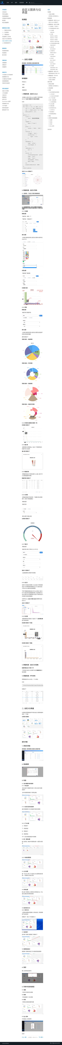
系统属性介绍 (5, 103)
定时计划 (4, 99)
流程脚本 (4, 67)
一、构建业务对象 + (7, 30)
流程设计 (4, 64)
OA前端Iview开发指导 (7, 74)
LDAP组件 (4, 105)
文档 (8, 2)
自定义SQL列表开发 (7, 38)
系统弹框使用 (5, 81)
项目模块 (4, 52)
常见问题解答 (5, 22)
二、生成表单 (5, 32)
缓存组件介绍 (5, 109)
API (12, 2)
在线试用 (21, 2)
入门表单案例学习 (6, 43)
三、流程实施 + (5, 34)
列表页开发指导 (6, 83)
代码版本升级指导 (6, 18)
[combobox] (37, 2)
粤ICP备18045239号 (55, 1043)
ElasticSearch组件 (6, 101)
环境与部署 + (5, 14)
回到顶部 (50, 129)
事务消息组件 (5, 107)
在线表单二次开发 (6, 36)
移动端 (3, 20)
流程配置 (4, 62)
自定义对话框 (5, 90)
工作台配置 (5, 93)
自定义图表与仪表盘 (7, 40)
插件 (16, 2)
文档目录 (4, 12)
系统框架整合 (5, 16)
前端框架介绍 (5, 76)
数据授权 (4, 97)
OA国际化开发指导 (6, 78)
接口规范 (4, 55)
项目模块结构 (5, 50)
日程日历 (4, 95)
